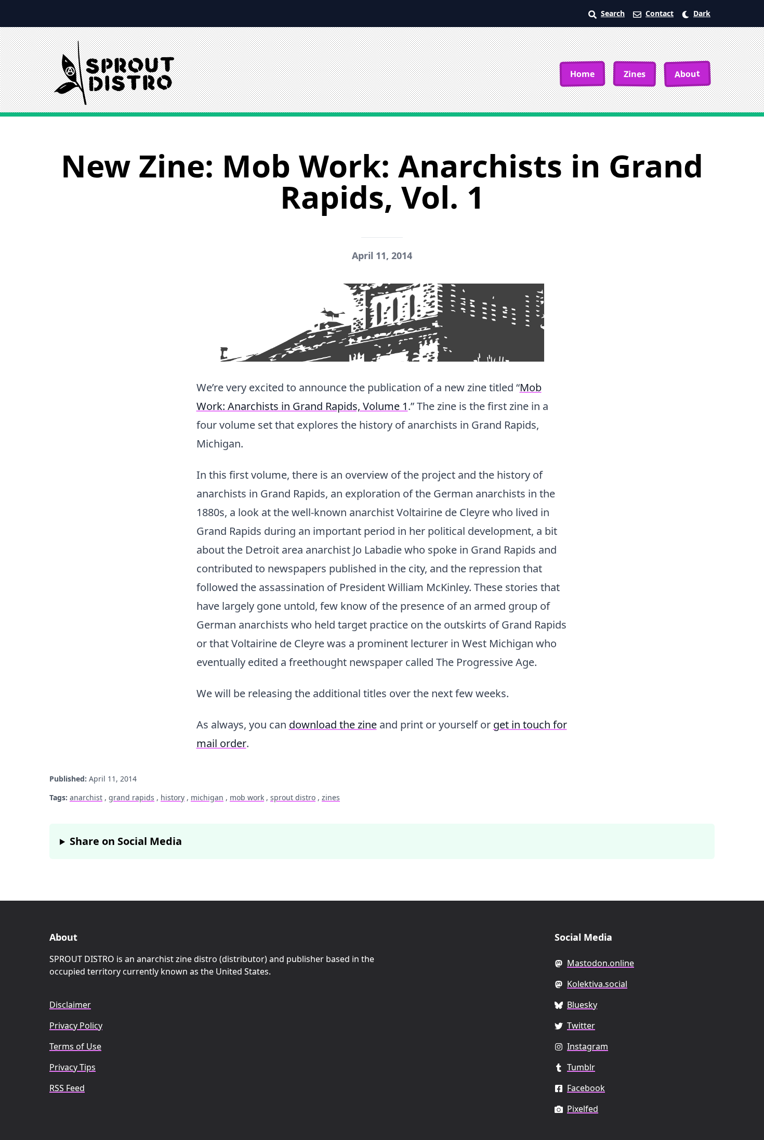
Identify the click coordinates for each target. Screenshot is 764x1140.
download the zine (333, 725)
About (688, 74)
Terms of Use (75, 1046)
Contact (660, 13)
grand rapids (131, 797)
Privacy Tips (72, 1067)
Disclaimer (70, 1004)
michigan (207, 797)
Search (613, 13)
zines (331, 797)
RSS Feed (67, 1088)
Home (582, 74)
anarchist (86, 797)
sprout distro (292, 797)
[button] (696, 13)
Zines (635, 74)
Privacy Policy (75, 1025)
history (173, 797)
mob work (247, 797)
